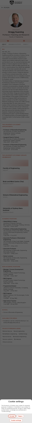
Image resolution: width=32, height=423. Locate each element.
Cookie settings (16, 420)
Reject (20, 416)
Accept (12, 416)
